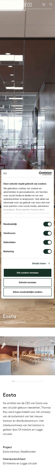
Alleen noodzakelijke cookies (27, 292)
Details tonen (39, 263)
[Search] (50, 4)
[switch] (47, 233)
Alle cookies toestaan (27, 272)
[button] (49, 359)
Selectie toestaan (27, 282)
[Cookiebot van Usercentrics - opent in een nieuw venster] (39, 173)
